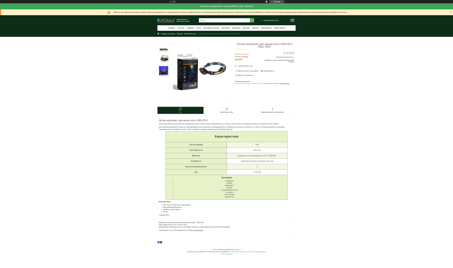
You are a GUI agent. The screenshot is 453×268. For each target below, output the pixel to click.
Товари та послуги (168, 34)
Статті (198, 28)
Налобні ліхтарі (190, 34)
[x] (161, 243)
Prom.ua (238, 249)
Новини (190, 28)
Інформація (266, 28)
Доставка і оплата (211, 28)
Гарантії (255, 28)
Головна (171, 28)
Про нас (180, 28)
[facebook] (158, 243)
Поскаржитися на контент (238, 252)
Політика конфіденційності (257, 252)
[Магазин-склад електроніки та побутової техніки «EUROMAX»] (166, 20)
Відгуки (246, 28)
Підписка (236, 28)
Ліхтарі (179, 34)
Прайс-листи (279, 28)
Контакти (226, 28)
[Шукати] (252, 20)
